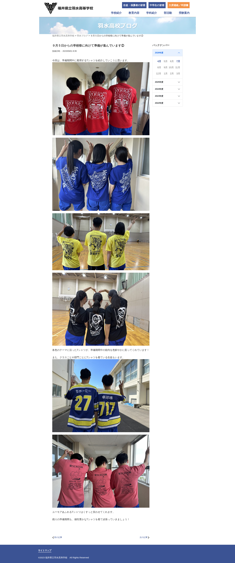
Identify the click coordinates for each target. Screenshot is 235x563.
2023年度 (159, 96)
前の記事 (58, 537)
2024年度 (159, 89)
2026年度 (159, 53)
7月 (178, 61)
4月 (159, 61)
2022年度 (159, 103)
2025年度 (159, 82)
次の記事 (144, 537)
